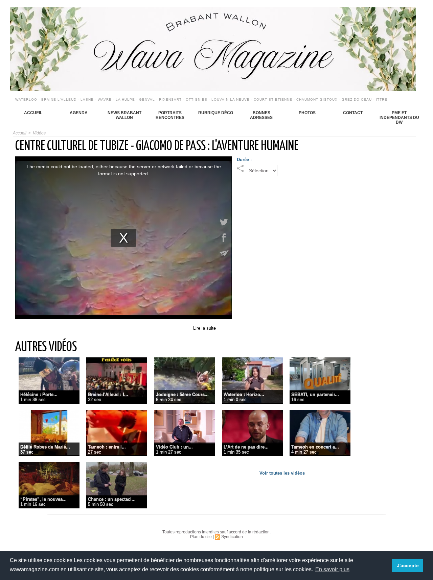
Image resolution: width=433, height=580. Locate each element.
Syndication (232, 536)
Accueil (33, 112)
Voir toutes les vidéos (282, 473)
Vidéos (39, 133)
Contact (353, 112)
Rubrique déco (215, 112)
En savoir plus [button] (332, 569)
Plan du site (201, 536)
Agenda (79, 112)
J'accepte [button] (408, 565)
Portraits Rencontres (170, 115)
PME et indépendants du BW (399, 117)
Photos (307, 112)
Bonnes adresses (261, 115)
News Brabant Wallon (124, 115)
